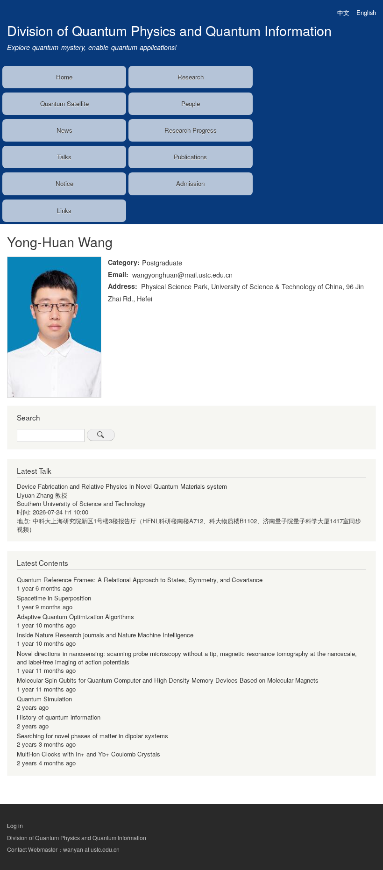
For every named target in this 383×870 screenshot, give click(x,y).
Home (64, 76)
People (190, 103)
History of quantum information (58, 717)
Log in (15, 825)
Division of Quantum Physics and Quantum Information (169, 30)
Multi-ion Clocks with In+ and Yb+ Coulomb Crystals (88, 753)
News (64, 130)
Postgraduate (162, 262)
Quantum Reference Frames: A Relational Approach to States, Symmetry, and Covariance (139, 579)
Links (64, 210)
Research (190, 76)
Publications (190, 156)
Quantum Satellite (64, 103)
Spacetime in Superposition (54, 597)
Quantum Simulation (44, 698)
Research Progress (190, 130)
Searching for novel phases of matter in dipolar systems (92, 735)
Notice (64, 183)
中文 (343, 12)
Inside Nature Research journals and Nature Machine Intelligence (105, 634)
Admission (190, 183)
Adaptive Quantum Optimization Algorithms (75, 616)
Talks (64, 156)
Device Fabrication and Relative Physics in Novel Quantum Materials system (122, 486)
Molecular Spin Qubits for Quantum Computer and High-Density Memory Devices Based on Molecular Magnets (168, 680)
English (366, 12)
